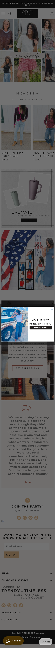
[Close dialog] (52, 308)
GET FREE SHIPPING (40, 327)
